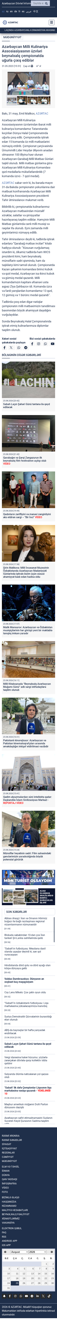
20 (32, 1278)
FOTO (5, 1192)
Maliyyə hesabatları (15, 1210)
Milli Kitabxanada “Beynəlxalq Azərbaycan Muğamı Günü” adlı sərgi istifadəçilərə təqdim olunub (27, 686)
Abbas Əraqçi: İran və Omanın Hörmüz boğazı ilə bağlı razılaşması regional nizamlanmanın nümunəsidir (25, 921)
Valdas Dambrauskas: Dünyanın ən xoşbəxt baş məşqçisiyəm (24, 980)
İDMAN (6, 1170)
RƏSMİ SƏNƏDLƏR (12, 1140)
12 (24, 1273)
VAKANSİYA (8, 1222)
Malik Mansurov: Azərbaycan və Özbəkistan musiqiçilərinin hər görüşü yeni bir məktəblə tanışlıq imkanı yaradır (27, 630)
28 (39, 1283)
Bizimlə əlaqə (10, 1197)
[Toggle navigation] (51, 22)
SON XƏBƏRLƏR (16, 911)
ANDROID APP (9, 1240)
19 (24, 1278)
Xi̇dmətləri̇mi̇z (11, 1218)
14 (39, 1273)
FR (19, 11)
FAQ (4, 1232)
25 (17, 1283)
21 (39, 1278)
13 (32, 1273)
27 (32, 1283)
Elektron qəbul (12, 1228)
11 (17, 1273)
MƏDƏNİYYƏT (12, 37)
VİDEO (5, 1187)
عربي (29, 11)
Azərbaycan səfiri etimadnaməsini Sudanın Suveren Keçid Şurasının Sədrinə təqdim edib (28, 1120)
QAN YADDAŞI (9, 1179)
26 (24, 1283)
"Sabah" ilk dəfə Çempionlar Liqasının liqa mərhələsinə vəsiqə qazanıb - (27, 1090)
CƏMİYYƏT (8, 1157)
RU (7, 11)
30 (52, 1283)
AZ (3, 11)
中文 (35, 11)
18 (17, 1278)
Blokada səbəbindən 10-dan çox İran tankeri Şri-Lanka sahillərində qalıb (24, 937)
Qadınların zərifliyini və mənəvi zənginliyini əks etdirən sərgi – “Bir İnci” (27, 516)
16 (52, 1273)
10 (8, 1273)
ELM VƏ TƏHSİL (10, 1166)
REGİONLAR (8, 1152)
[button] (28, 83)
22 (45, 1278)
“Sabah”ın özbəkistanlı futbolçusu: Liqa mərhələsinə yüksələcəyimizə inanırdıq (26, 1005)
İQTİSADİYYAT (9, 1148)
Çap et (27, 66)
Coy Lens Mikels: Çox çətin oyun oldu (25, 992)
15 (45, 1273)
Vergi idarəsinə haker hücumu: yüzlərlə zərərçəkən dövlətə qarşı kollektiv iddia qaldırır (25, 1060)
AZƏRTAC (42, 113)
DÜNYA (6, 1175)
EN (11, 11)
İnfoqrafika (9, 1183)
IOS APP (6, 1245)
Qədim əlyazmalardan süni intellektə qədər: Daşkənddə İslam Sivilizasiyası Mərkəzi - (27, 800)
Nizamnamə (9, 1205)
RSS (4, 1236)
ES (23, 11)
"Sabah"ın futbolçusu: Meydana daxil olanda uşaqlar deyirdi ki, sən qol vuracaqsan (25, 951)
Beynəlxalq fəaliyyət (15, 1214)
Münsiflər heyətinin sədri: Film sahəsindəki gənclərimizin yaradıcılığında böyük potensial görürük (27, 856)
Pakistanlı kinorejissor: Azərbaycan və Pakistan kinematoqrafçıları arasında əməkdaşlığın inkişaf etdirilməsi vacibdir (25, 743)
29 (45, 1283)
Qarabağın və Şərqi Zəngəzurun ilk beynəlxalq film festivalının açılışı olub (24, 460)
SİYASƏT (6, 1144)
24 (8, 1283)
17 (8, 1278)
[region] (29, 1020)
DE (15, 11)
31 (8, 1288)
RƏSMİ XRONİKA (10, 1135)
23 (52, 1278)
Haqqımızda (9, 1201)
